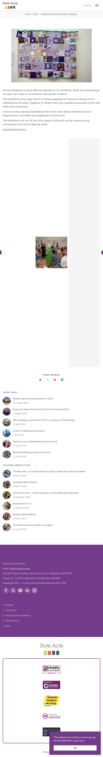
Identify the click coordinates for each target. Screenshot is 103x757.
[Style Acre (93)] (51, 252)
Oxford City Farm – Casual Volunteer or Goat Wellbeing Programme (45, 492)
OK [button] (75, 748)
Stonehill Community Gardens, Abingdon (33, 525)
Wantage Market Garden (25, 482)
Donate (9, 605)
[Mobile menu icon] (97, 5)
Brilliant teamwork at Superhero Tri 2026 (33, 398)
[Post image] (7, 401)
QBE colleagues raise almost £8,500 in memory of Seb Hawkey (44, 420)
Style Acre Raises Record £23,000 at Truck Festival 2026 (41, 409)
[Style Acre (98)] (18, 252)
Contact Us (11, 610)
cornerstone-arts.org (14, 129)
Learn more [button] (78, 740)
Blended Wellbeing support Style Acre (31, 452)
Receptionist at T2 (22, 503)
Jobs (8, 626)
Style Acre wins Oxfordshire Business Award (35, 441)
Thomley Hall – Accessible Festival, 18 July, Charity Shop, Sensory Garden (49, 471)
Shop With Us (13, 620)
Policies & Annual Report (18, 615)
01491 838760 (17, 563)
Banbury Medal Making (24, 514)
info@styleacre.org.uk (19, 568)
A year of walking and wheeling (28, 430)
